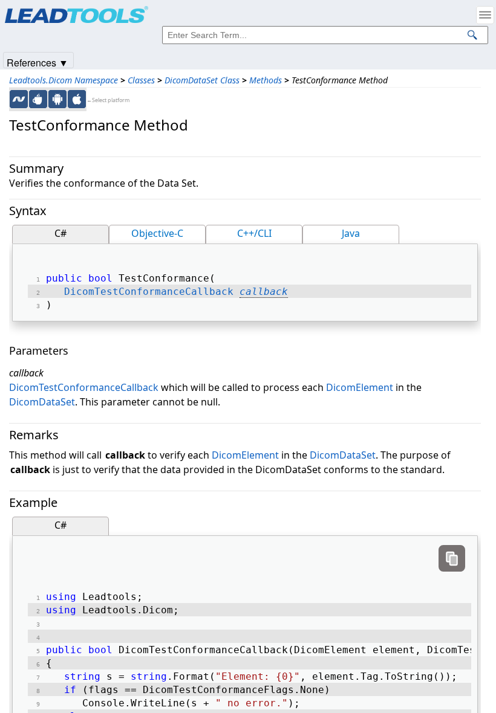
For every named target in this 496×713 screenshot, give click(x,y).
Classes (141, 80)
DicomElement (359, 387)
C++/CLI (254, 233)
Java (351, 233)
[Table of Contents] (485, 15)
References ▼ (37, 62)
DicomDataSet (42, 401)
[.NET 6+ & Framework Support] (19, 99)
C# (60, 233)
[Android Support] (57, 99)
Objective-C (157, 233)
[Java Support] (38, 99)
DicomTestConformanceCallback (148, 291)
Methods (265, 80)
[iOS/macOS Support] (77, 99)
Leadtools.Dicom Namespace (63, 80)
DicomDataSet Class (202, 80)
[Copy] (452, 558)
